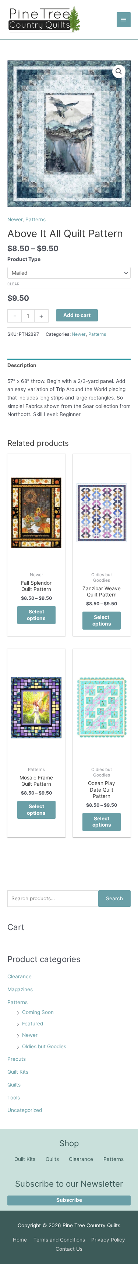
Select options (36, 615)
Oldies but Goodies (44, 1046)
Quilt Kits (17, 1072)
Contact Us (69, 1249)
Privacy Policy (108, 1240)
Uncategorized (24, 1110)
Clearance (19, 976)
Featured (32, 1024)
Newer (30, 1035)
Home (20, 1240)
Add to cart (77, 315)
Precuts (16, 1059)
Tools (13, 1098)
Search (114, 898)
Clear (13, 284)
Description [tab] (21, 365)
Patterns (17, 1002)
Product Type (23, 259)
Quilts (14, 1085)
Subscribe (69, 1200)
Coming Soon (38, 1012)
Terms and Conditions (59, 1240)
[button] (118, 71)
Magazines (20, 989)
